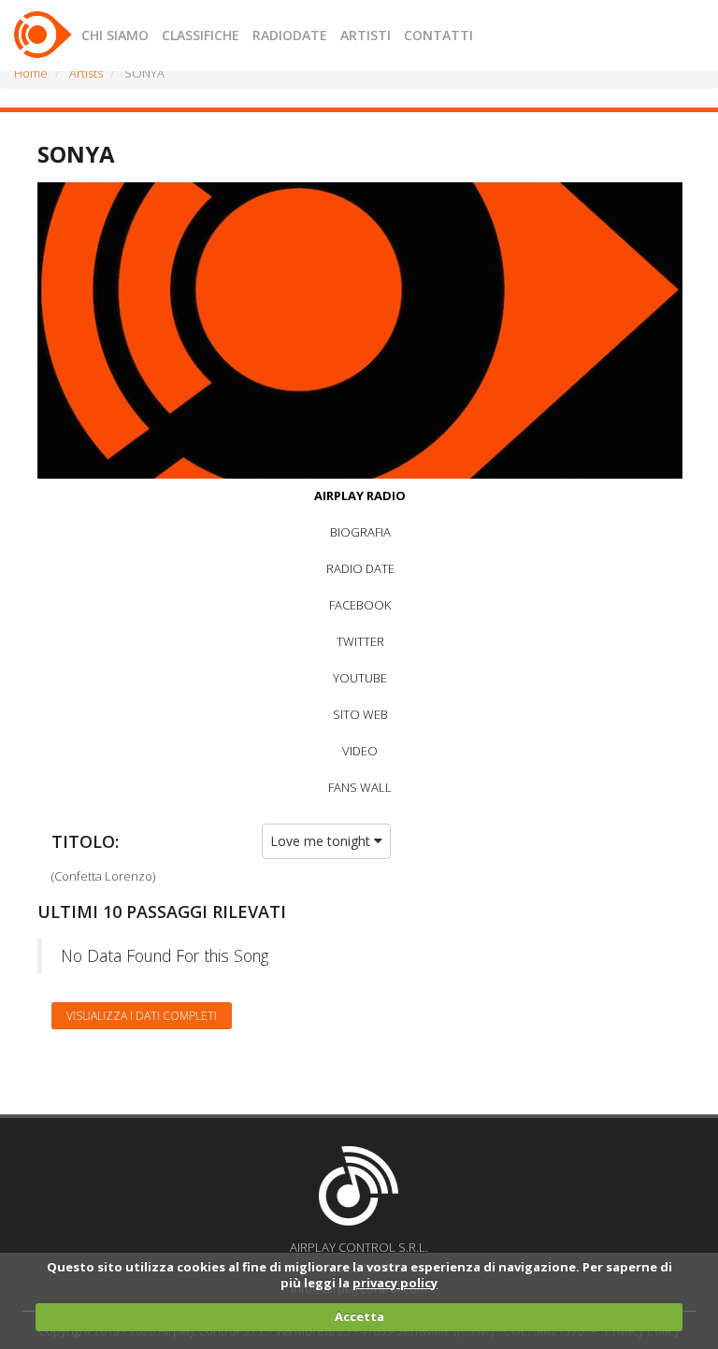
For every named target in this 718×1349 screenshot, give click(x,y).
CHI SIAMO (115, 35)
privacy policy (395, 1282)
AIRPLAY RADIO (360, 495)
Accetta (359, 1316)
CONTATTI (438, 35)
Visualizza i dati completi (141, 1016)
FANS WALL (360, 787)
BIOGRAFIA (360, 532)
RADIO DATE (360, 568)
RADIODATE (289, 35)
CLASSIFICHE (200, 35)
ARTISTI (365, 35)
